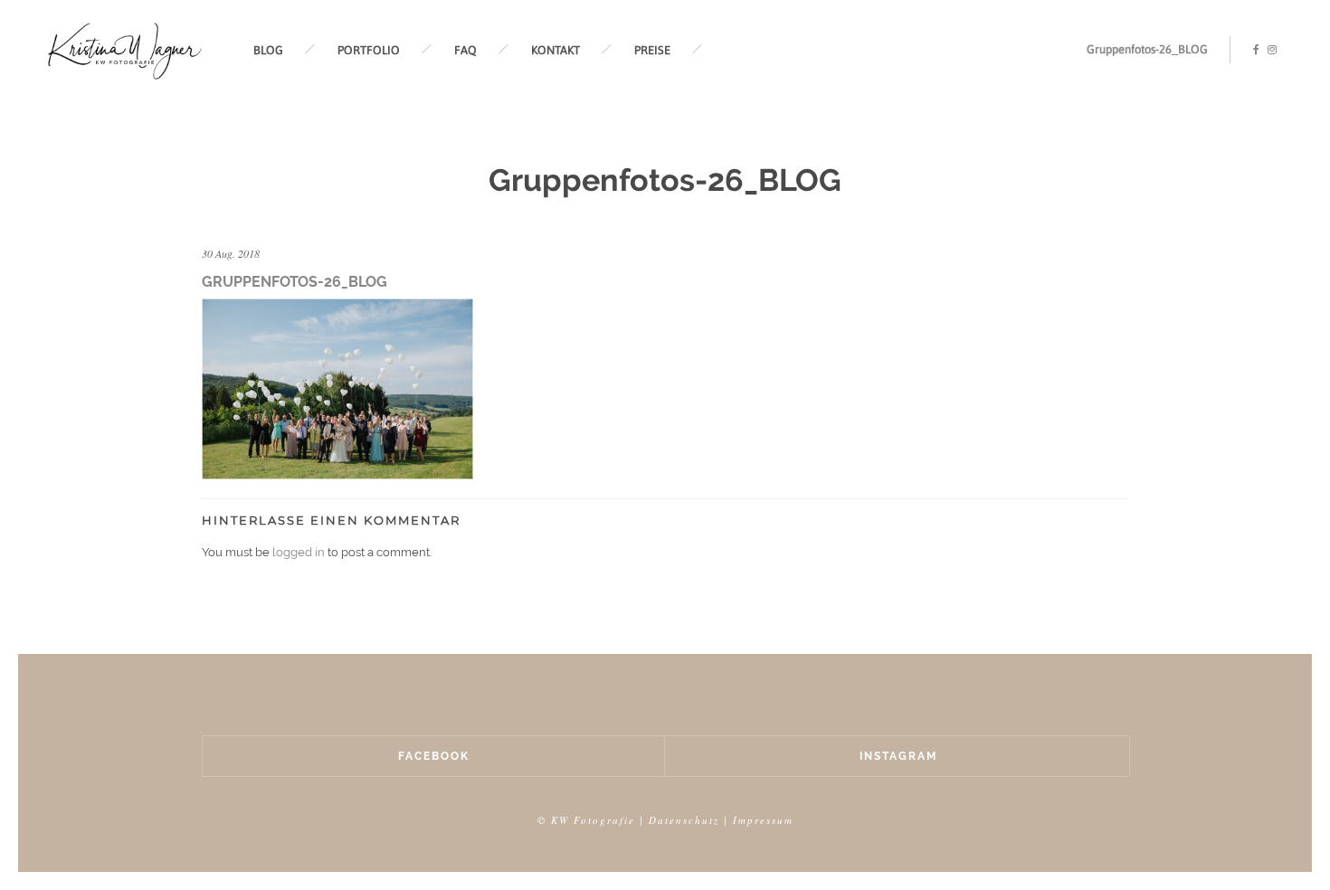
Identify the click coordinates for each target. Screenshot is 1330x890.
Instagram (898, 756)
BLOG (268, 50)
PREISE (652, 50)
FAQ (465, 50)
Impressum (763, 820)
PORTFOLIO (368, 50)
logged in (298, 552)
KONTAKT (555, 50)
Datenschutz (684, 820)
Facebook (434, 756)
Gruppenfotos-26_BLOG (1147, 49)
